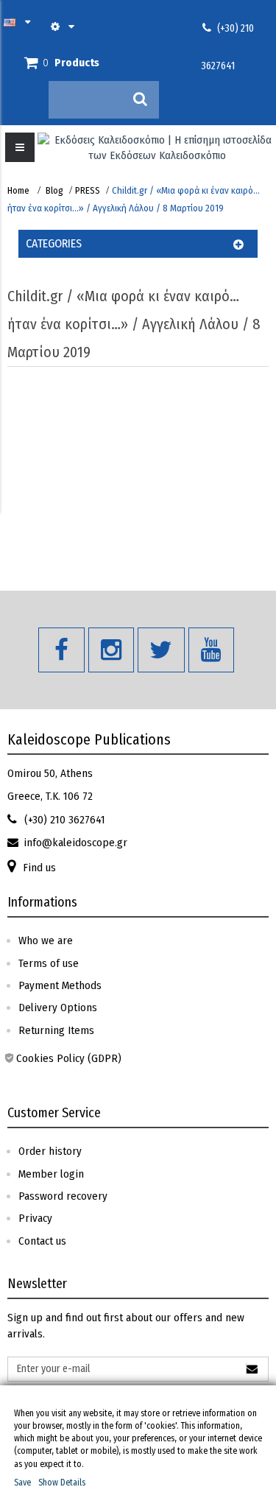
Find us (39, 867)
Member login (51, 1174)
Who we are (45, 940)
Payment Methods (60, 985)
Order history (50, 1151)
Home (18, 190)
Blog (54, 190)
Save (22, 1482)
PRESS (87, 190)
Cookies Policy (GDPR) (68, 1058)
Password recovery (62, 1196)
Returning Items (56, 1030)
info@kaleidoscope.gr (75, 842)
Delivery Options (57, 1007)
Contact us (42, 1241)
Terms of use (48, 963)
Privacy (35, 1218)
